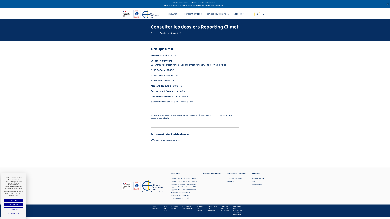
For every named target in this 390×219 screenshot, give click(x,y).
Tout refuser (13, 205)
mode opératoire (201, 5)
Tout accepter (13, 200)
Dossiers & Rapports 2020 (180, 192)
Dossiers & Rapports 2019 (180, 195)
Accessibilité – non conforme (212, 209)
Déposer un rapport (193, 14)
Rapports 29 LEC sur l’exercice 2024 (184, 181)
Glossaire (230, 181)
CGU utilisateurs (210, 3)
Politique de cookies (200, 209)
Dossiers (163, 33)
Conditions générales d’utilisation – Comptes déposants (237, 211)
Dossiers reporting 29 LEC (180, 198)
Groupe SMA (175, 33)
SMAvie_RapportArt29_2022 (168, 140)
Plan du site (165, 209)
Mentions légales (174, 208)
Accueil (154, 33)
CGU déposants (184, 5)
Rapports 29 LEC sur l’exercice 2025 (184, 178)
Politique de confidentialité (187, 208)
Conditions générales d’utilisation (225, 209)
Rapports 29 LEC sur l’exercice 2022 (183, 187)
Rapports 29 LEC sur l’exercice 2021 (183, 189)
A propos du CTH (258, 178)
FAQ (253, 181)
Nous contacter (257, 184)
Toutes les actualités (234, 178)
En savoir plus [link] (13, 214)
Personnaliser (14, 209)
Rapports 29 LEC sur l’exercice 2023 (183, 184)
